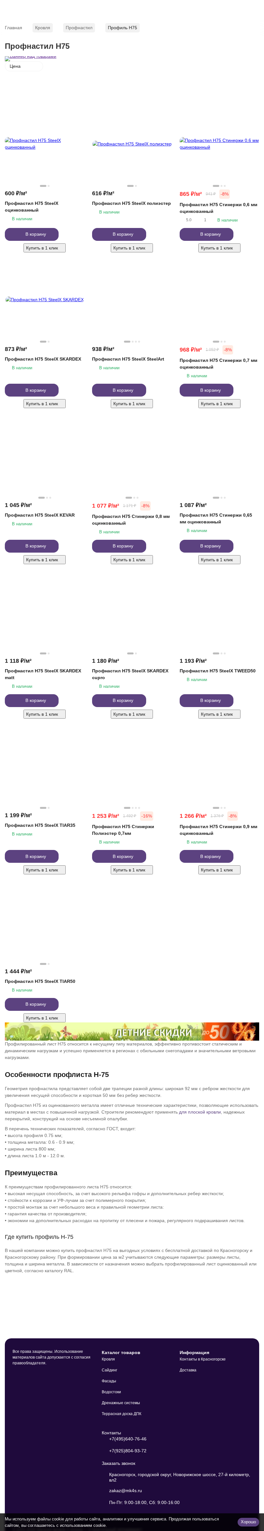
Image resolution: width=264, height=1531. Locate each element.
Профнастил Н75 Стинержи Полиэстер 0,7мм (123, 830)
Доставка (188, 1370)
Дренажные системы (121, 1403)
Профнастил (79, 27)
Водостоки (111, 1392)
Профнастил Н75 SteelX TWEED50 (218, 670)
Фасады (109, 1381)
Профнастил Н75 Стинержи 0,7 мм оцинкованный (218, 364)
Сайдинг (109, 1370)
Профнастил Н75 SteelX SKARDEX (43, 359)
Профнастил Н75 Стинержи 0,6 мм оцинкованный (218, 208)
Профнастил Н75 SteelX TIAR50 (40, 981)
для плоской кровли (200, 1112)
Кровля (42, 27)
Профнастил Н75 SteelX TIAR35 (40, 825)
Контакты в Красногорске (203, 1359)
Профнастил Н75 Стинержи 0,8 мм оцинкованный (131, 520)
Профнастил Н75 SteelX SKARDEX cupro (130, 674)
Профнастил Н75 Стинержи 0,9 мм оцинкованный (218, 830)
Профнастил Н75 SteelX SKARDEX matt (43, 674)
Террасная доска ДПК (121, 1414)
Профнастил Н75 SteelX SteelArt (128, 359)
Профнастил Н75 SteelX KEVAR (40, 515)
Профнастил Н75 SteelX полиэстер (131, 203)
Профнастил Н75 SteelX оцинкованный (31, 207)
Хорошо (248, 1521)
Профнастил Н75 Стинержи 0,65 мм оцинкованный (216, 518)
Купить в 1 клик (42, 247)
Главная (13, 27)
